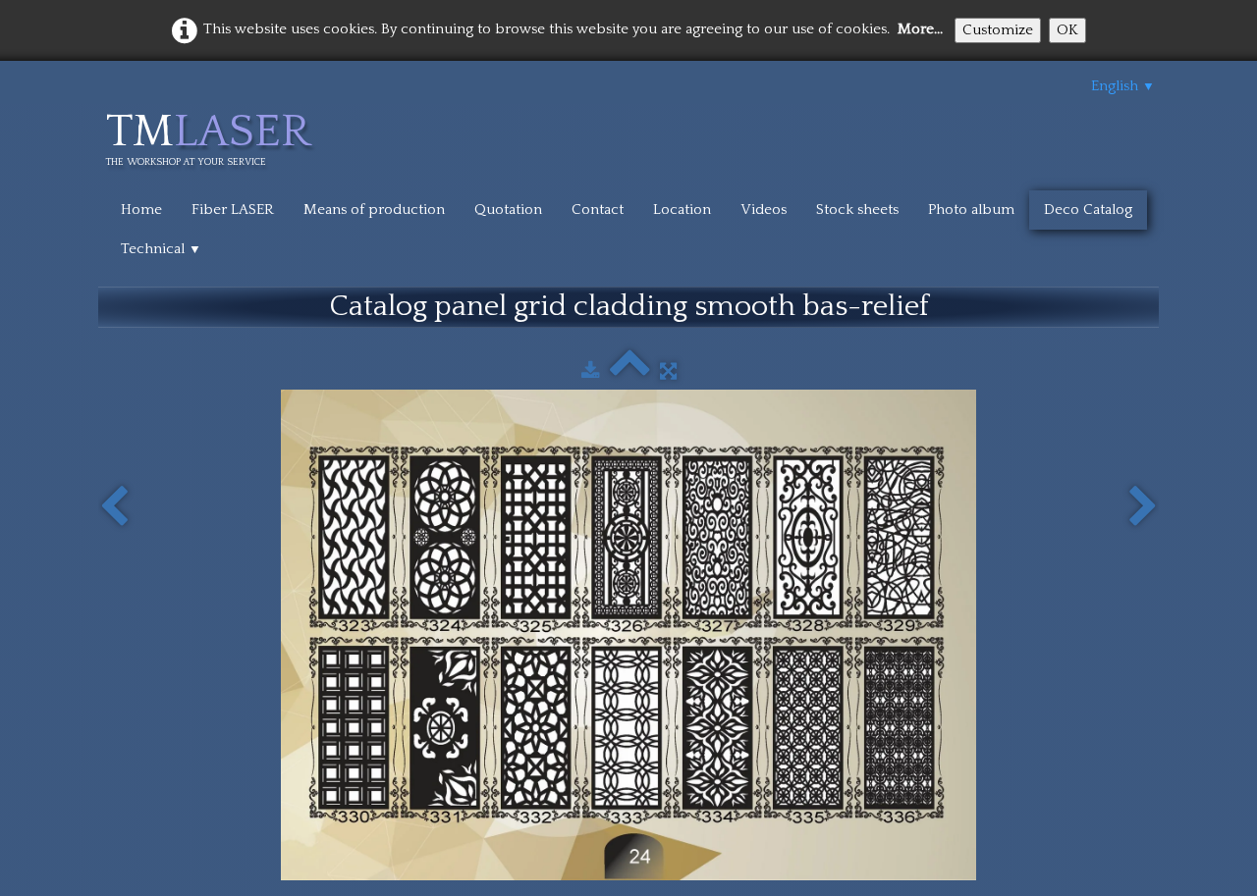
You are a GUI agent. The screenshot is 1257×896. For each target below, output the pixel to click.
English (1123, 86)
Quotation (508, 209)
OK (1067, 30)
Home (141, 209)
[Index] (630, 371)
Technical (161, 248)
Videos (763, 209)
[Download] (590, 371)
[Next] (1143, 507)
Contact (598, 209)
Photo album (971, 209)
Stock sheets (857, 209)
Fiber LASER (232, 209)
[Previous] (114, 507)
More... (920, 29)
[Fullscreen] (668, 371)
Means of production (374, 209)
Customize (997, 30)
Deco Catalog (1088, 209)
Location (682, 209)
